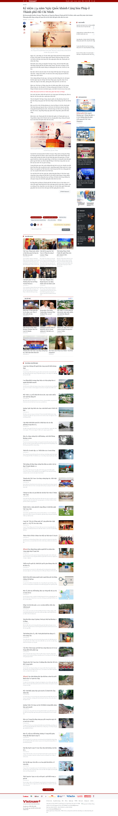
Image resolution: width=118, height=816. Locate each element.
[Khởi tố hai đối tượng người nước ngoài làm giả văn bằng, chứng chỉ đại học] (66, 581)
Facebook (24, 23)
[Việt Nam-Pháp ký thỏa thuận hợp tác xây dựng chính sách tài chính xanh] (48, 272)
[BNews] (31, 796)
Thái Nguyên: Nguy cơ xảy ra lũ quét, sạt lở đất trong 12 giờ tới (39, 777)
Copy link (24, 32)
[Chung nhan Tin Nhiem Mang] (88, 804)
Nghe (81, 220)
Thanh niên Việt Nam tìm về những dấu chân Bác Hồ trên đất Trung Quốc (40, 663)
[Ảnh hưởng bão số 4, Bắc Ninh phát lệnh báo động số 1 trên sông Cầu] (66, 637)
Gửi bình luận (66, 229)
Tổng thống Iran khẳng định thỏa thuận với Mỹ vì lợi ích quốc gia (81, 227)
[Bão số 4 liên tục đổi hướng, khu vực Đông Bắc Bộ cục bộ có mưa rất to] (66, 594)
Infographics (82, 97)
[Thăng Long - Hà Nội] (89, 1)
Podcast (82, 210)
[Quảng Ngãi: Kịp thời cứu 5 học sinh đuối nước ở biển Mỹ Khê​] (66, 412)
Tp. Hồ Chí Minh (52, 220)
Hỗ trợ (66, 800)
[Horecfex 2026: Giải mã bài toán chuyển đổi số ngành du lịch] (85, 173)
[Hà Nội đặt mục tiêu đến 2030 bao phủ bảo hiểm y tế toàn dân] (66, 766)
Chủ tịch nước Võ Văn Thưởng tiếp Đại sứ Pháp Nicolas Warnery (30, 281)
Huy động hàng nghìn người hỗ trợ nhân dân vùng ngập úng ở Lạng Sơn (39, 550)
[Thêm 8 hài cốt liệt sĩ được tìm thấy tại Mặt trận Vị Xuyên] (66, 539)
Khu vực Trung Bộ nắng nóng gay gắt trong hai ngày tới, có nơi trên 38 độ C (39, 720)
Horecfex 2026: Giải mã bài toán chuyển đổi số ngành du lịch (85, 183)
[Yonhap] (61, 796)
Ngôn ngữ (71, 800)
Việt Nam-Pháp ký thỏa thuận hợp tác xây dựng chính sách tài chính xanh (47, 281)
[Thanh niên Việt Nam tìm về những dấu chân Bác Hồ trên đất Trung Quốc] (66, 666)
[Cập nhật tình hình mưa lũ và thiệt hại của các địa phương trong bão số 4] (66, 426)
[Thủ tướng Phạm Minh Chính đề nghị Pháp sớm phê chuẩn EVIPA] (65, 243)
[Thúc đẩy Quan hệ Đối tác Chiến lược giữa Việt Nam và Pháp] (47, 91)
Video (81, 145)
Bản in (24, 29)
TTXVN (76, 800)
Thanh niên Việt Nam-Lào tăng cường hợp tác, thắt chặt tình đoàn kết (40, 479)
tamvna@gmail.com (74, 805)
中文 (83, 1)
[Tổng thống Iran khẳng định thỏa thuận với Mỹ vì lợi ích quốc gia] (91, 228)
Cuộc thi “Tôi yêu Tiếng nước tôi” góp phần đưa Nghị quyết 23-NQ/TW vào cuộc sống (39, 522)
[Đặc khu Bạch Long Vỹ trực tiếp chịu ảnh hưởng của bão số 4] (66, 752)
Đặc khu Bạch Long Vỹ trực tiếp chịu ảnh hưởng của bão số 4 (40, 749)
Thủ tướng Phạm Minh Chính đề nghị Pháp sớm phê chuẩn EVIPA (64, 253)
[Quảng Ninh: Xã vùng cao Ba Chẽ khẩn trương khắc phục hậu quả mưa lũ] (66, 709)
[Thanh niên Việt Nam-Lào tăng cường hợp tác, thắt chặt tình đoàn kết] (66, 482)
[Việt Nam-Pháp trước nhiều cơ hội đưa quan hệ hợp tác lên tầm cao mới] (31, 243)
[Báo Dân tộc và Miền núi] (24, 796)
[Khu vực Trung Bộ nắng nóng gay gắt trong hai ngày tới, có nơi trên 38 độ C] (66, 723)
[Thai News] (46, 796)
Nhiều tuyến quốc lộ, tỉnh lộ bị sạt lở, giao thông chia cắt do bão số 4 (40, 564)
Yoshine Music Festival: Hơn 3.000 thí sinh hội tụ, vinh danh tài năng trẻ (85, 162)
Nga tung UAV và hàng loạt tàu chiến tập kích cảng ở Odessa (81, 216)
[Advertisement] (50, 203)
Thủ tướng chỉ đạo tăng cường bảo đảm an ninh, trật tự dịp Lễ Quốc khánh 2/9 (39, 465)
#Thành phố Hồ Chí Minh (36, 217)
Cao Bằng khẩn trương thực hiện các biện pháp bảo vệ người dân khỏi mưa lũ (39, 381)
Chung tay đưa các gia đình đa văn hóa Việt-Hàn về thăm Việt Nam (40, 494)
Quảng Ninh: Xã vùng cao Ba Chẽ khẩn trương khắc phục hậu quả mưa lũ (40, 706)
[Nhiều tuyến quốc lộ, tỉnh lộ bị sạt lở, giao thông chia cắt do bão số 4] (66, 567)
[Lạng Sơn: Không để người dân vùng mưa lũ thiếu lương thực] (66, 370)
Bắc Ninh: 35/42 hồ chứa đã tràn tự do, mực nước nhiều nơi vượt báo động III (39, 396)
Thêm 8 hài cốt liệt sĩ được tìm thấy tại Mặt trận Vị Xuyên (40, 535)
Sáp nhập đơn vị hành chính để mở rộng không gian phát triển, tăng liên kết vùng (86, 40)
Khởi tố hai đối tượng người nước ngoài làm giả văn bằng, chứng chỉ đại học (40, 578)
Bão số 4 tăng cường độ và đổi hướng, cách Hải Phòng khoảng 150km (39, 437)
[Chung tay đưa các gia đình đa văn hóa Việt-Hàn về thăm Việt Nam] (66, 496)
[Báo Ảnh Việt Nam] (88, 796)
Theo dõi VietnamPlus (59, 224)
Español (79, 1)
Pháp (60, 220)
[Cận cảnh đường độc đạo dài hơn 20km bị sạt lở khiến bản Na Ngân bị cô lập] (66, 680)
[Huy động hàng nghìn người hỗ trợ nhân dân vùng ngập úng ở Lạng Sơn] (66, 553)
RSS (62, 800)
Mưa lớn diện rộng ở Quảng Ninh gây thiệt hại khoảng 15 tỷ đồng (40, 620)
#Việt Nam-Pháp (62, 217)
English (71, 1)
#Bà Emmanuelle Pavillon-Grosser (50, 217)
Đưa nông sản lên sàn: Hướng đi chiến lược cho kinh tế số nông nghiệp (81, 239)
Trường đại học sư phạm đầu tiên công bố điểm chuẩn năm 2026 (85, 33)
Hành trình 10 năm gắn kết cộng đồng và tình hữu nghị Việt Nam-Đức (39, 508)
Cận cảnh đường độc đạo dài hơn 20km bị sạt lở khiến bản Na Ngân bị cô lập (39, 677)
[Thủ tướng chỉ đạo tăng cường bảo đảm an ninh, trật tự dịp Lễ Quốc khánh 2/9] (66, 468)
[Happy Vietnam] (52, 796)
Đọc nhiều (81, 22)
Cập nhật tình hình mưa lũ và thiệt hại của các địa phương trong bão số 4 (38, 423)
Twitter (24, 26)
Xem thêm (48, 789)
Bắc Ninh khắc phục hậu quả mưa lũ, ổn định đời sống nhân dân (39, 692)
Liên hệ (91, 800)
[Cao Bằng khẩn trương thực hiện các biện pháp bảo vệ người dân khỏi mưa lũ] (66, 384)
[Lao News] (42, 796)
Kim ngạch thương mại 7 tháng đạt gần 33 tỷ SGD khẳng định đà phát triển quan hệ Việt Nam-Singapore (86, 117)
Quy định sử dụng (56, 800)
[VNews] (93, 796)
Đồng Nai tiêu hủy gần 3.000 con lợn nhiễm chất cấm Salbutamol (39, 606)
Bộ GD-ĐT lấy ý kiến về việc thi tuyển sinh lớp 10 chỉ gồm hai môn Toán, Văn (85, 53)
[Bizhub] (37, 796)
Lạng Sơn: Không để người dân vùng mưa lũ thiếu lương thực (39, 367)
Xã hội (24, 4)
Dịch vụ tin (81, 800)
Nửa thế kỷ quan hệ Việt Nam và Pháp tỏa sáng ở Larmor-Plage (47, 253)
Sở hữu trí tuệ (49, 800)
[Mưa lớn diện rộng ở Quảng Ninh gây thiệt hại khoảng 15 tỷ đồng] (66, 623)
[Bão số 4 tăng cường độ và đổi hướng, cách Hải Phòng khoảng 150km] (66, 440)
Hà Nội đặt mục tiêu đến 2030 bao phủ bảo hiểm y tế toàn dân (39, 763)
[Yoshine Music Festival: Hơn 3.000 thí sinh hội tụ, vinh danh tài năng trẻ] (85, 152)
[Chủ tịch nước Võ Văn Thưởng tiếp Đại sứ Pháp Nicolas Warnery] (31, 272)
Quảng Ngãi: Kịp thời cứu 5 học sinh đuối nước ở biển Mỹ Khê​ (40, 409)
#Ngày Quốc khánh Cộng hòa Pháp (38, 220)
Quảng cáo (86, 800)
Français (75, 1)
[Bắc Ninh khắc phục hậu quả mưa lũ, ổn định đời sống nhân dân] (66, 695)
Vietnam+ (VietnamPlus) (32, 1)
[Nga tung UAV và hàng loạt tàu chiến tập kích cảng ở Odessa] (91, 216)
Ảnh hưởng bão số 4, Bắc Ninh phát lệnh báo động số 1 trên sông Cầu (39, 634)
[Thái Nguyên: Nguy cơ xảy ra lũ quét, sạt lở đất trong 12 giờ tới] (66, 780)
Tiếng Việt (67, 1)
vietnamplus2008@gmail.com (55, 809)
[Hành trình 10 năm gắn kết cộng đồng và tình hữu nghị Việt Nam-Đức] (66, 511)
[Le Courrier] (79, 796)
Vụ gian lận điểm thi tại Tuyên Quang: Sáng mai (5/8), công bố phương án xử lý (85, 46)
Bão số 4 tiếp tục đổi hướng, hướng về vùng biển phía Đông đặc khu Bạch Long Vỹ (39, 734)
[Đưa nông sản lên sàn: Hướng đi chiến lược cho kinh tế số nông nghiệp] (91, 239)
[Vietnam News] (71, 796)
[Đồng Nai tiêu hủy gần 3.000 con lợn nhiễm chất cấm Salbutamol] (66, 609)
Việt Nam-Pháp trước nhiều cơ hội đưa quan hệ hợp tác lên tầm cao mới (31, 253)
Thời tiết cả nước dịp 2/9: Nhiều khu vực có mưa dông (39, 450)
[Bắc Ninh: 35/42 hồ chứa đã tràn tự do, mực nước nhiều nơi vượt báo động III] (66, 398)
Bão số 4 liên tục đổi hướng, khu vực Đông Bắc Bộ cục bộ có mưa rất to (40, 592)
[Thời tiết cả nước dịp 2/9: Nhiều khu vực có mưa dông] (66, 454)
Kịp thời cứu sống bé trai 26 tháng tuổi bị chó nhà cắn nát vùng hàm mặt (86, 25)
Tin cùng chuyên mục (31, 363)
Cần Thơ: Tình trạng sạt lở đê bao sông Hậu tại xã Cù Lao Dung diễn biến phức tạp (40, 649)
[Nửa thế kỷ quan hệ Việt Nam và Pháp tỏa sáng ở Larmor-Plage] (48, 243)
